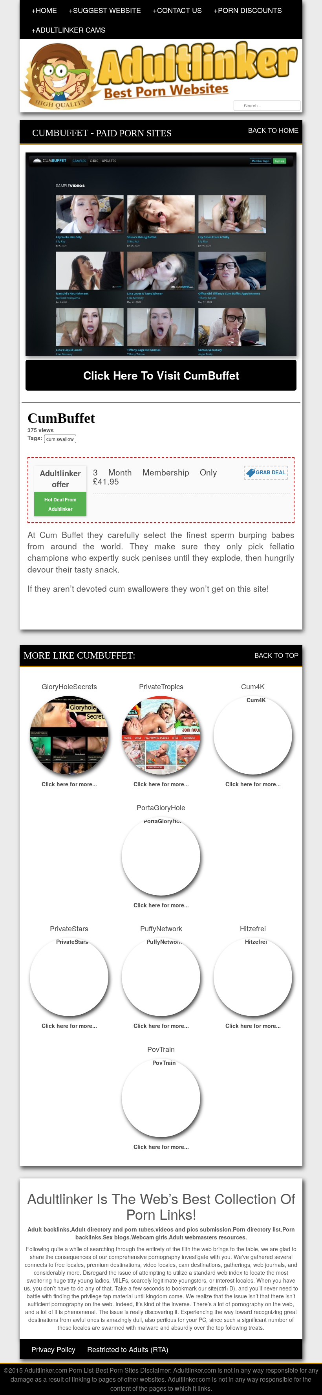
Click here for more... (69, 784)
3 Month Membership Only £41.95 (155, 476)
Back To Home (273, 130)
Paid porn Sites (134, 133)
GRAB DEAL (270, 471)
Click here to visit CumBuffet (161, 375)
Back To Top (276, 655)
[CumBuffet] (161, 254)
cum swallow (60, 438)
